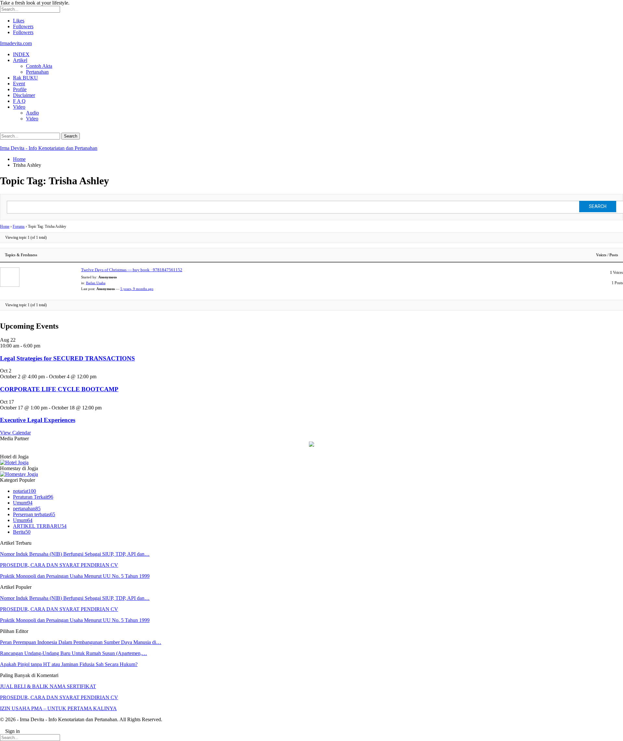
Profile (20, 89)
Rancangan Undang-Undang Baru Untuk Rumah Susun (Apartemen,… (73, 653)
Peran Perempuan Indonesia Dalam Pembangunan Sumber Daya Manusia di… (80, 642)
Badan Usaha (95, 283)
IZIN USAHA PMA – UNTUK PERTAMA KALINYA (58, 708)
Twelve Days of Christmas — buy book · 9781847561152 (131, 269)
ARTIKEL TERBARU (40, 526)
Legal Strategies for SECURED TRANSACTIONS (67, 358)
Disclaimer (24, 95)
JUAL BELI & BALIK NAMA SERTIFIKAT (48, 686)
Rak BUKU (25, 77)
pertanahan (27, 508)
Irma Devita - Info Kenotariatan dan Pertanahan (48, 148)
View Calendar (15, 432)
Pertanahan (37, 72)
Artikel (20, 60)
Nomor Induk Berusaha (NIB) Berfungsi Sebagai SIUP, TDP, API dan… (75, 554)
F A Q (19, 101)
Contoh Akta (39, 66)
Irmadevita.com (16, 43)
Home (4, 226)
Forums (19, 226)
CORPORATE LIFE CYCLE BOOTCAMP (59, 389)
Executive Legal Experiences (37, 420)
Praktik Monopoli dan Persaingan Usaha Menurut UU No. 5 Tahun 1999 (75, 576)
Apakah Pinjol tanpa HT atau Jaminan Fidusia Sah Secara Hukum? (69, 664)
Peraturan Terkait (33, 497)
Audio (32, 112)
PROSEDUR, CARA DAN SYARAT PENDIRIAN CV (59, 565)
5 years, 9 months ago (136, 289)
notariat (24, 491)
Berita (22, 532)
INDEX (21, 54)
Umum (22, 502)
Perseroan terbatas (34, 514)
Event (19, 83)
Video (19, 107)
